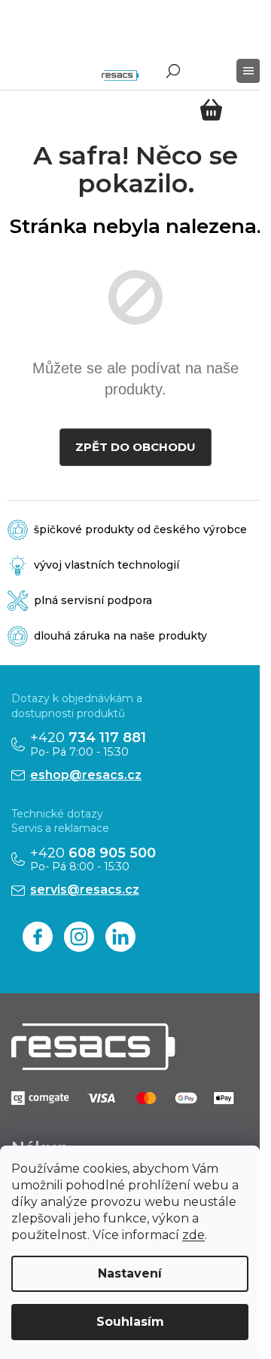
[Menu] (248, 71)
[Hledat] (173, 71)
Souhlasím (130, 1322)
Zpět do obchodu (135, 447)
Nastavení (130, 1273)
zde (193, 1235)
